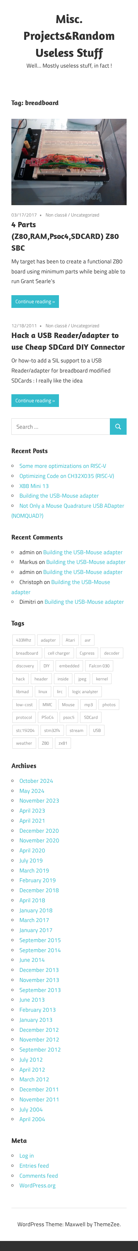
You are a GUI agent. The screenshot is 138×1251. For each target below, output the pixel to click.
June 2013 (32, 999)
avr (88, 640)
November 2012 (39, 1039)
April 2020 (32, 850)
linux (43, 691)
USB (97, 730)
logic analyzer (85, 691)
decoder (112, 653)
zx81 (63, 743)
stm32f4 (52, 730)
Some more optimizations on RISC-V (62, 466)
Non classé (56, 214)
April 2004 (32, 1119)
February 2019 (37, 880)
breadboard (27, 653)
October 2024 (36, 780)
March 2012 (34, 1079)
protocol (24, 717)
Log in (26, 1155)
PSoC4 (48, 717)
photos (109, 704)
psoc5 (68, 717)
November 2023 (39, 800)
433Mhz (23, 640)
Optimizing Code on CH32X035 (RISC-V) (66, 476)
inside (63, 678)
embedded (69, 665)
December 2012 (39, 1029)
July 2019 (31, 860)
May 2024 (32, 790)
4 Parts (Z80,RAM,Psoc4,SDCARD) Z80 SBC (65, 236)
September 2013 (40, 990)
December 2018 (39, 890)
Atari (70, 640)
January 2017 (36, 930)
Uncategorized (85, 214)
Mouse (68, 704)
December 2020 (39, 830)
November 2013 (39, 980)
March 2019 (34, 870)
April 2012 (32, 1069)
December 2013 (39, 970)
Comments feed (38, 1175)
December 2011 (39, 1089)
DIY (47, 665)
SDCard (91, 717)
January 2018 (36, 910)
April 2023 (32, 810)
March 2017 (34, 920)
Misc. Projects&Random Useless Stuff (69, 35)
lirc (60, 691)
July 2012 (31, 1059)
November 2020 (39, 840)
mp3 (88, 704)
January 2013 (36, 1019)
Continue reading (33, 301)
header (41, 678)
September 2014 (40, 950)
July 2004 (31, 1109)
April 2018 (32, 900)
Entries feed (34, 1165)
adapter (48, 640)
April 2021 (32, 820)
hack (20, 678)
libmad (22, 691)
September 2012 (40, 1049)
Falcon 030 (99, 665)
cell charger (59, 653)
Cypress (87, 653)
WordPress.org (37, 1185)
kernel (102, 678)
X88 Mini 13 (34, 486)
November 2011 (39, 1099)
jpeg (82, 678)
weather (24, 743)
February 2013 (37, 1009)
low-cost (24, 704)
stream (76, 730)
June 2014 (32, 959)
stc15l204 (25, 730)
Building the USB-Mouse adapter (59, 495)
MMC (47, 704)
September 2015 (40, 940)
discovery (25, 665)
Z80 (45, 743)
